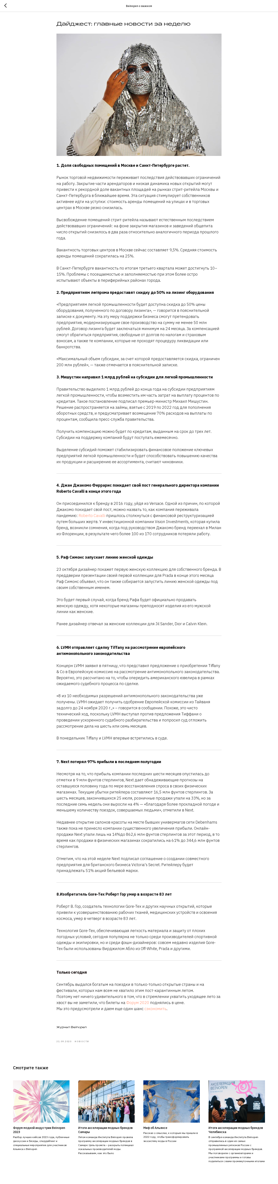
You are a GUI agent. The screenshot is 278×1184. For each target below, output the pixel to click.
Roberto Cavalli (92, 515)
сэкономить (155, 1008)
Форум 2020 (137, 1002)
